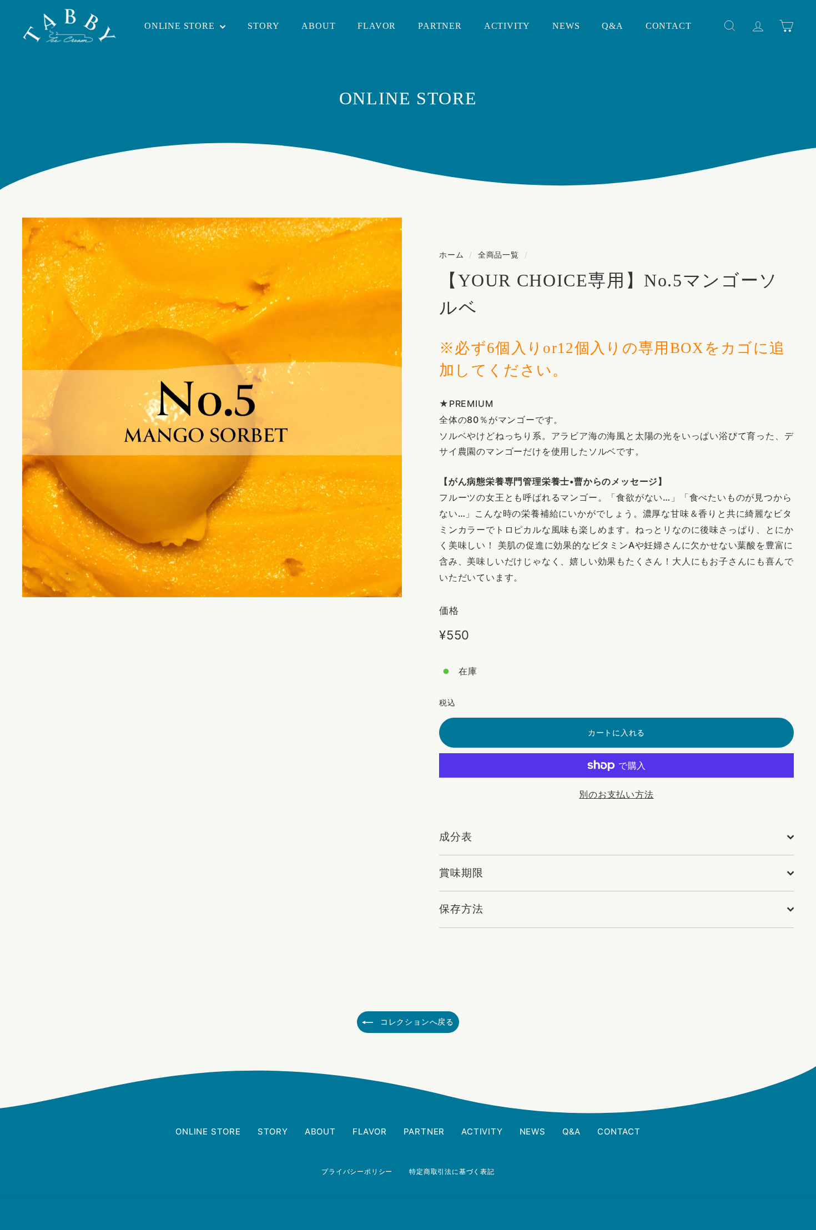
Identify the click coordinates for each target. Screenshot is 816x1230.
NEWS (566, 26)
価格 (449, 610)
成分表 (455, 836)
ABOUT (318, 26)
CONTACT (669, 26)
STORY (263, 26)
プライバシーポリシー (356, 1171)
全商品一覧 (498, 254)
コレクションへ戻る (415, 1021)
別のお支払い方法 (616, 794)
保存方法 (461, 909)
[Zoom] (212, 407)
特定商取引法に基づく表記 (452, 1171)
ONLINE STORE (180, 26)
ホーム (451, 254)
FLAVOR (376, 26)
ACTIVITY (507, 26)
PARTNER (440, 26)
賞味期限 (461, 872)
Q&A (612, 26)
